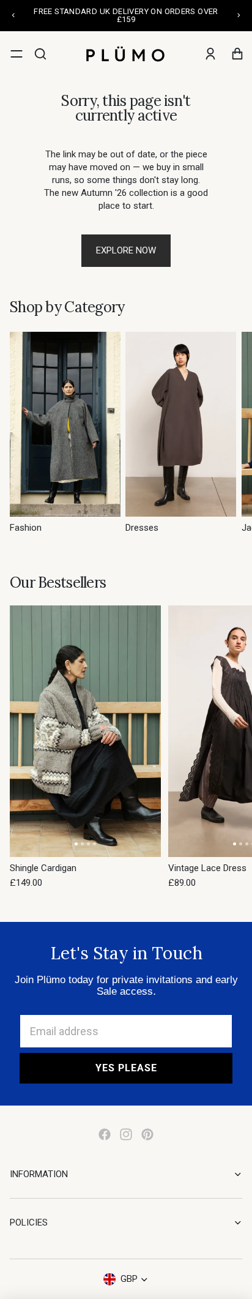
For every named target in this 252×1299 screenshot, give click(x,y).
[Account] (210, 53)
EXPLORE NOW (126, 250)
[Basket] (237, 53)
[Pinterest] (147, 1134)
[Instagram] (126, 1134)
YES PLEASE (126, 1068)
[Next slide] (238, 15)
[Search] (40, 53)
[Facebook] (104, 1134)
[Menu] (16, 53)
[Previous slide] (13, 15)
